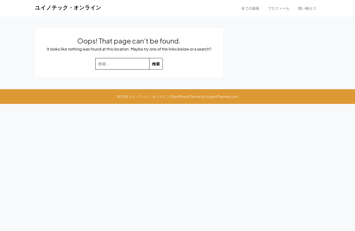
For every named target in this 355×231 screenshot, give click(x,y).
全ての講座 (250, 8)
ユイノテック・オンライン (68, 7)
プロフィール (279, 8)
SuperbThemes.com (222, 96)
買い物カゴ (307, 8)
